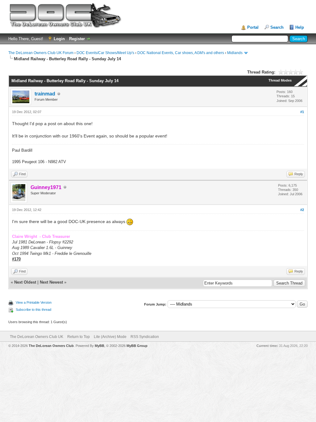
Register (77, 38)
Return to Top (78, 337)
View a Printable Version (34, 302)
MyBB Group (137, 346)
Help (299, 27)
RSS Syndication (145, 337)
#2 (302, 210)
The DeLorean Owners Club (51, 346)
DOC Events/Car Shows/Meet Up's (105, 53)
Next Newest (51, 282)
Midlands (235, 53)
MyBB (99, 346)
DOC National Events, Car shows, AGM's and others (180, 53)
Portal (253, 27)
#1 (302, 112)
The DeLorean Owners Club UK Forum (40, 53)
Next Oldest (25, 282)
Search (277, 27)
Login (59, 38)
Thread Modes (280, 80)
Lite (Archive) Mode (110, 337)
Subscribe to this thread (33, 309)
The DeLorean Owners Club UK (36, 337)
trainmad (45, 93)
